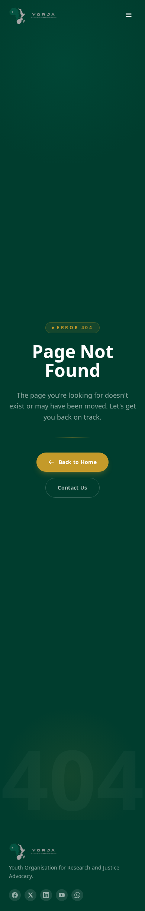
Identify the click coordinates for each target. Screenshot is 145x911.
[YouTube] (62, 895)
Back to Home (78, 461)
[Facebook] (15, 895)
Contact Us (72, 487)
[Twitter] (30, 895)
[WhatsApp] (77, 895)
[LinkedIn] (46, 895)
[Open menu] (128, 14)
